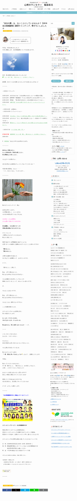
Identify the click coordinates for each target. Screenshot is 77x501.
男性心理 (70, 313)
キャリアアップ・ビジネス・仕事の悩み (60, 339)
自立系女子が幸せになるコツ (58, 264)
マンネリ (53, 359)
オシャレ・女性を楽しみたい (60, 203)
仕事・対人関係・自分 (58, 197)
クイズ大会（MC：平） (17, 129)
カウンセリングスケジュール (60, 232)
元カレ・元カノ (55, 316)
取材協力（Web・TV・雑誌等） (59, 250)
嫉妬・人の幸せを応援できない (61, 194)
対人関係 (54, 303)
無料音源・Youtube (56, 255)
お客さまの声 (57, 222)
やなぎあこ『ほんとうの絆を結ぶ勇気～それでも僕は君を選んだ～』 (28, 116)
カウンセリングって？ (59, 224)
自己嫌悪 (54, 332)
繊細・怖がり (65, 357)
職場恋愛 (70, 323)
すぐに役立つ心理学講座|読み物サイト (60, 433)
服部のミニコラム (56, 274)
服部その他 (56, 236)
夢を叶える (63, 285)
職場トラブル (55, 311)
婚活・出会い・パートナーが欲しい (60, 280)
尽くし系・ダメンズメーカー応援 (59, 269)
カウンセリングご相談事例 (58, 258)
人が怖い (54, 349)
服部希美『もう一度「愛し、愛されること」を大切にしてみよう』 (28, 134)
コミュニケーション (56, 306)
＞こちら (62, 152)
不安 (67, 359)
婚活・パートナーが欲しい (60, 190)
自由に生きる (55, 285)
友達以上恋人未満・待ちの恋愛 (59, 318)
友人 (53, 308)
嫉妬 (60, 342)
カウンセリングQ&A (56, 276)
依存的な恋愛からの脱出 (57, 295)
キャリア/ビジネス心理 (59, 213)
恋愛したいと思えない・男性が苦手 (60, 337)
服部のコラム (57, 218)
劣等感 (53, 347)
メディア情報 (57, 220)
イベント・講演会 (58, 230)
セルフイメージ (66, 287)
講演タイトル (55, 260)
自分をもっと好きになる (57, 282)
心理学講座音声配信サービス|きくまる (60, 443)
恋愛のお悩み (56, 183)
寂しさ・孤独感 (64, 329)
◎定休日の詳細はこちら (62, 171)
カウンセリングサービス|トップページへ (61, 429)
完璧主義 (54, 352)
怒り (60, 344)
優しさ (65, 342)
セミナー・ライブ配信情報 (20, 485)
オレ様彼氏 (54, 323)
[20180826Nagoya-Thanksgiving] (17, 420)
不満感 (69, 354)
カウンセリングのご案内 (57, 253)
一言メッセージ (57, 180)
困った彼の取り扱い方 (57, 266)
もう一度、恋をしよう (56, 300)
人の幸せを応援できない (65, 349)
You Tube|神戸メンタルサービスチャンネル (61, 446)
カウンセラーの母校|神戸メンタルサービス (61, 440)
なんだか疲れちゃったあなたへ (61, 207)
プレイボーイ (62, 323)
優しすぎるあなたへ (56, 271)
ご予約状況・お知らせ (7, 31)
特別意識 (60, 359)
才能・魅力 (54, 290)
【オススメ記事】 (57, 238)
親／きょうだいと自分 (62, 308)
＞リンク (62, 146)
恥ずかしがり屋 (68, 271)
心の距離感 (66, 306)
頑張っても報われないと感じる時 (61, 205)
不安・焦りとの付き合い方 (60, 209)
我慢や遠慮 (69, 332)
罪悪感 (53, 342)
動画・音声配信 (57, 234)
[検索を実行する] (73, 23)
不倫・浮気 (64, 316)
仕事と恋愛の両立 (56, 297)
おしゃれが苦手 (55, 357)
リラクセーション (56, 292)
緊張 (60, 352)
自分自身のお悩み (56, 334)
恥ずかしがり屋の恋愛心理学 (60, 192)
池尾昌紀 (6, 141)
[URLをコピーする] (43, 490)
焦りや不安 (54, 329)
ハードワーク (63, 303)
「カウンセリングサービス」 (61, 419)
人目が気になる (62, 347)
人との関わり (57, 199)
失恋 (61, 332)
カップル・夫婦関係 (58, 188)
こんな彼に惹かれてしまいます (61, 186)
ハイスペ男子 (54, 326)
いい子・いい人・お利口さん (58, 313)
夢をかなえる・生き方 (59, 211)
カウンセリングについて (59, 216)
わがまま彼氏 (63, 321)
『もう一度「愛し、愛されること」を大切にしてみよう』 (19, 77)
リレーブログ (67, 255)
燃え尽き (54, 344)
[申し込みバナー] (6, 471)
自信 (64, 292)
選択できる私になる (64, 290)
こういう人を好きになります (58, 354)
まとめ (66, 276)
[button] (6, 490)
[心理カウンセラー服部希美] (38, 4)
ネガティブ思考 (68, 344)
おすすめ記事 (67, 274)
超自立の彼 (54, 321)
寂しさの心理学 (57, 201)
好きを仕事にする (56, 287)
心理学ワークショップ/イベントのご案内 (61, 436)
